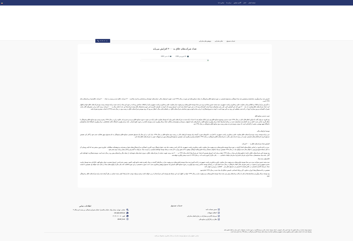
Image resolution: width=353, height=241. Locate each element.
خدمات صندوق (231, 41)
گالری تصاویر (237, 2)
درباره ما (228, 2)
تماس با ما (221, 2)
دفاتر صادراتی (219, 41)
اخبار (244, 2)
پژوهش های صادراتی (205, 41)
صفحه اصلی (251, 2)
